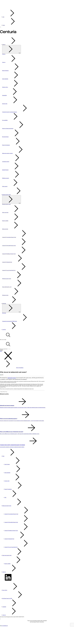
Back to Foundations (19, 367)
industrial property (12, 377)
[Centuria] (8, 35)
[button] (8, 338)
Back (19, 203)
